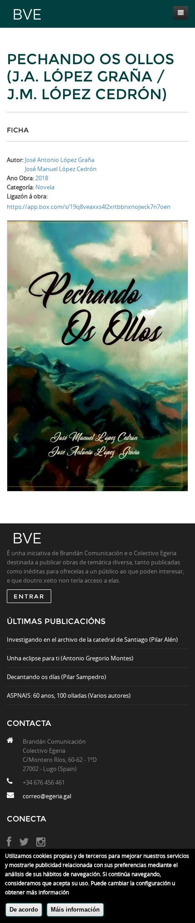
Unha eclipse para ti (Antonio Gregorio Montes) (70, 658)
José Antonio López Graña (59, 160)
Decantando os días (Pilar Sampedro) (56, 677)
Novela (44, 187)
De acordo (24, 909)
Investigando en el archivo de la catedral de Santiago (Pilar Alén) (92, 639)
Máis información (75, 909)
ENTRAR (29, 596)
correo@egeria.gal (47, 796)
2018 (41, 178)
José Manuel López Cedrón (61, 169)
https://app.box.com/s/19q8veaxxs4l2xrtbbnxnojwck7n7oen (89, 207)
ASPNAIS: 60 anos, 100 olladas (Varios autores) (69, 695)
